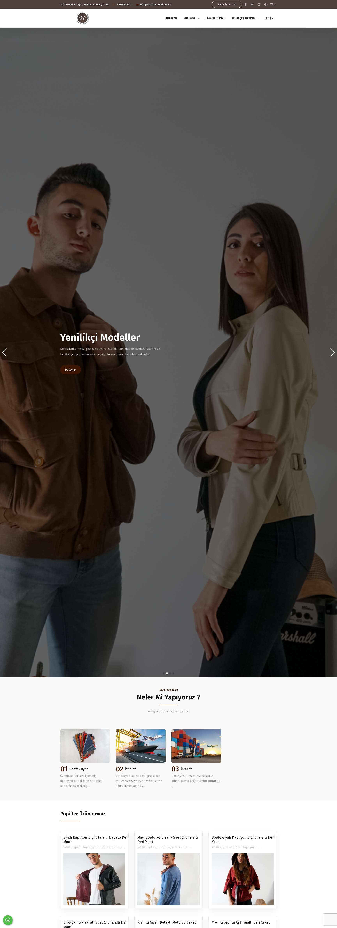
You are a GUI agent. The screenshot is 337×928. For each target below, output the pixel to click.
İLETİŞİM (269, 18)
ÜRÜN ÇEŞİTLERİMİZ (243, 18)
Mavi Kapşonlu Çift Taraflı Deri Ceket (241, 922)
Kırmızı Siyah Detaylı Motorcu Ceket (166, 922)
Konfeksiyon (79, 769)
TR (272, 4)
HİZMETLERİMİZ (214, 18)
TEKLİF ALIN (227, 4)
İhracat (186, 769)
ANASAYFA (171, 18)
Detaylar (70, 369)
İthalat (130, 769)
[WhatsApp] (8, 920)
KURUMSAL (190, 18)
